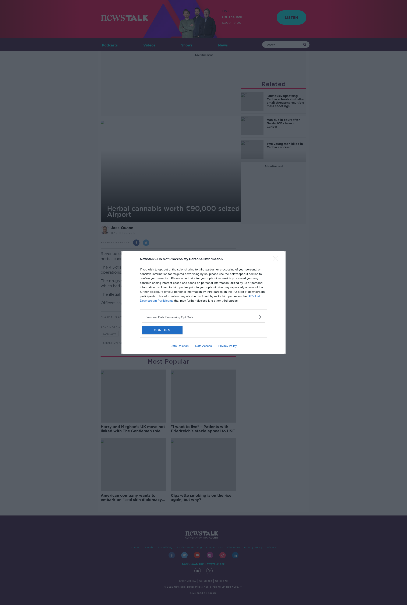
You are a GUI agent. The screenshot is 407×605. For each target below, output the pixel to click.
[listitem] (203, 317)
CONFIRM (162, 330)
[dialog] (203, 302)
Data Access (203, 345)
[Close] (277, 259)
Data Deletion (179, 345)
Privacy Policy (227, 345)
